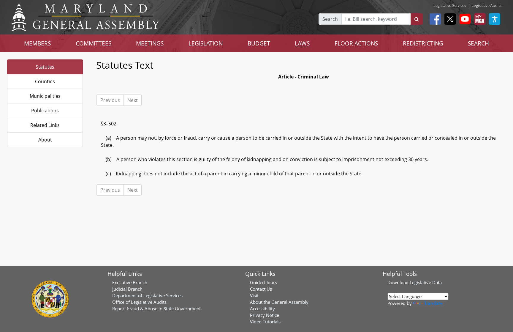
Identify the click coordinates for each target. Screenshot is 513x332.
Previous (110, 100)
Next (132, 100)
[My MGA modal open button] (478, 19)
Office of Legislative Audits (139, 302)
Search (330, 19)
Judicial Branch (127, 289)
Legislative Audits (486, 5)
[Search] (417, 19)
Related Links (45, 125)
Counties (45, 81)
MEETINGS (150, 43)
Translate (433, 303)
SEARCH (478, 43)
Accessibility (262, 308)
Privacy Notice (264, 315)
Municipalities (45, 96)
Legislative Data (426, 282)
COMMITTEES (93, 43)
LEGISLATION (206, 43)
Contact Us (261, 289)
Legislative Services (449, 5)
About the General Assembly (279, 302)
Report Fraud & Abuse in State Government (156, 308)
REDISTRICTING (423, 43)
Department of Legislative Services (147, 295)
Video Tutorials (265, 322)
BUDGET (259, 43)
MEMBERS (37, 43)
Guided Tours (263, 282)
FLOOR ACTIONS (356, 43)
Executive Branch (129, 282)
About (45, 139)
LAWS (302, 43)
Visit (254, 295)
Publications (45, 110)
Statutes (45, 67)
